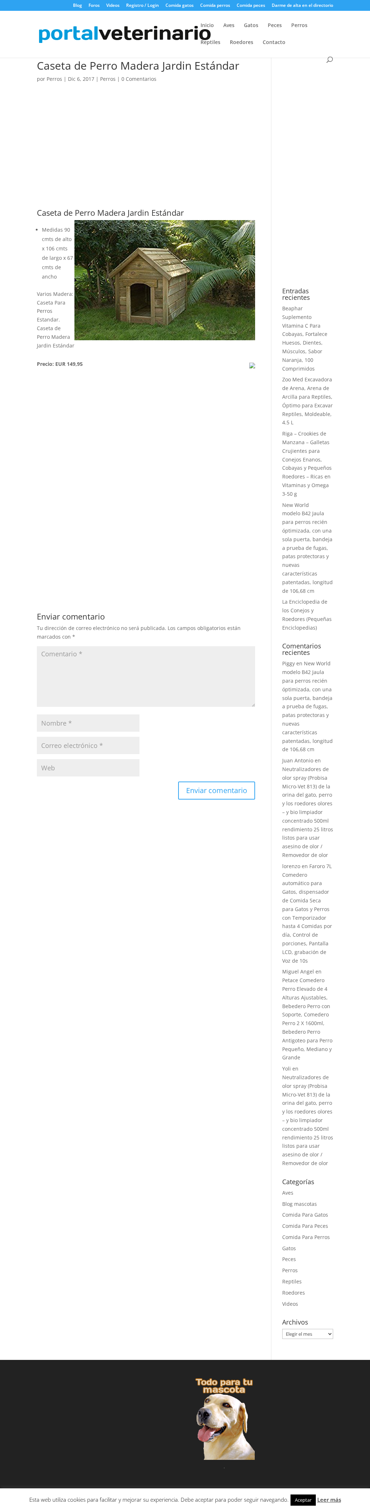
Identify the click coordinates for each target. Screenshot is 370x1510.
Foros (94, 5)
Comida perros (215, 5)
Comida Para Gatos (305, 1214)
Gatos (251, 26)
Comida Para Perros (306, 1237)
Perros (299, 26)
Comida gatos (179, 5)
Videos (113, 5)
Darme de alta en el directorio (302, 5)
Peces (275, 26)
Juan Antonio (297, 760)
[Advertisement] (146, 155)
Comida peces (251, 5)
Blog (77, 5)
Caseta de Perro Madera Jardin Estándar (110, 212)
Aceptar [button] (303, 1500)
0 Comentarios (138, 78)
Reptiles (210, 42)
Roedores (241, 42)
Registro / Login (142, 5)
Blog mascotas (299, 1203)
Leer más (329, 1499)
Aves (229, 26)
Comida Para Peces (305, 1225)
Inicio (207, 26)
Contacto (274, 42)
